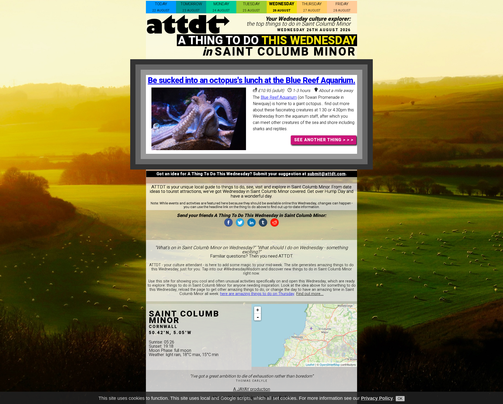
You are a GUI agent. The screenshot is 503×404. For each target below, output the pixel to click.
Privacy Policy (377, 398)
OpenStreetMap (330, 364)
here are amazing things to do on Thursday (257, 294)
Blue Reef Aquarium (279, 97)
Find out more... (310, 294)
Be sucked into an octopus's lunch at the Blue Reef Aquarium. (251, 80)
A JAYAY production (251, 389)
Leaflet (310, 364)
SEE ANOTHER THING (323, 140)
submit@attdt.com (326, 174)
